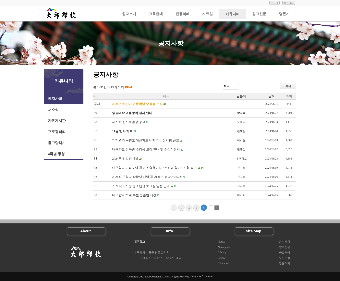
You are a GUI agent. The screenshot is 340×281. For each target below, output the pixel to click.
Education (223, 263)
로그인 (274, 3)
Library (222, 252)
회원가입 (288, 3)
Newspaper (224, 247)
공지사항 (171, 43)
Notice (221, 241)
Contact (222, 258)
